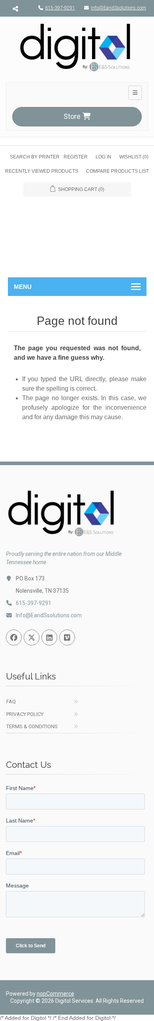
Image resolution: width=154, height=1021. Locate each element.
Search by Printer (35, 157)
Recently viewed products (41, 171)
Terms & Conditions (32, 726)
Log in (103, 157)
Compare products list (117, 171)
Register (76, 157)
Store (72, 116)
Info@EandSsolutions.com (118, 8)
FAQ (11, 701)
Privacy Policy (24, 714)
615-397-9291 (60, 8)
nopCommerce (55, 993)
